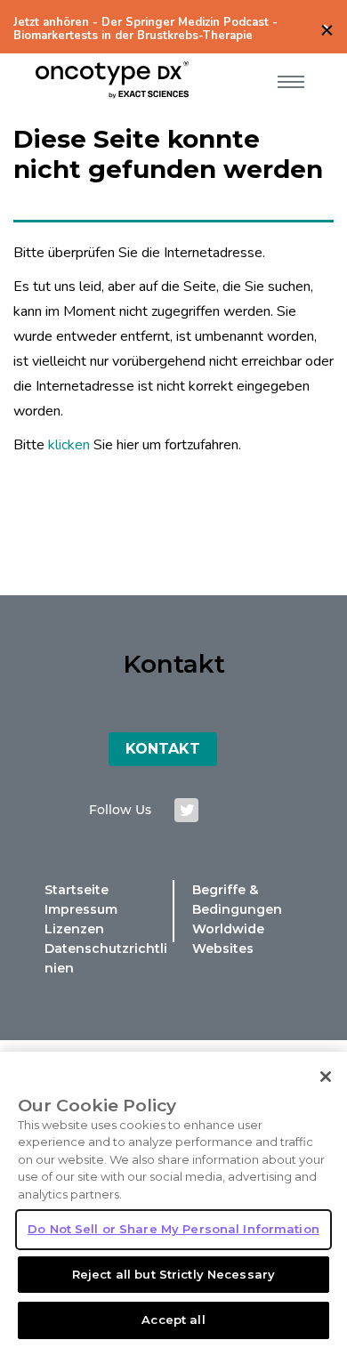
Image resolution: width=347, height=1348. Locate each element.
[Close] (325, 1076)
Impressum (80, 909)
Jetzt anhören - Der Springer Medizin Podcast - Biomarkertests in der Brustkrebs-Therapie (145, 29)
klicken (69, 445)
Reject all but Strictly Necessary (173, 1274)
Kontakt (162, 748)
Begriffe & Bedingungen (237, 899)
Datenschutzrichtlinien (105, 958)
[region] (173, 1200)
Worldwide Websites (228, 939)
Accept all (173, 1319)
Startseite (76, 890)
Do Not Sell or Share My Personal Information (173, 1229)
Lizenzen (74, 929)
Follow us (120, 810)
